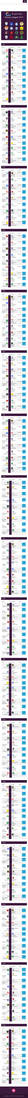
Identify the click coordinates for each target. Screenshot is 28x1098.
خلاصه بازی (24, 50)
